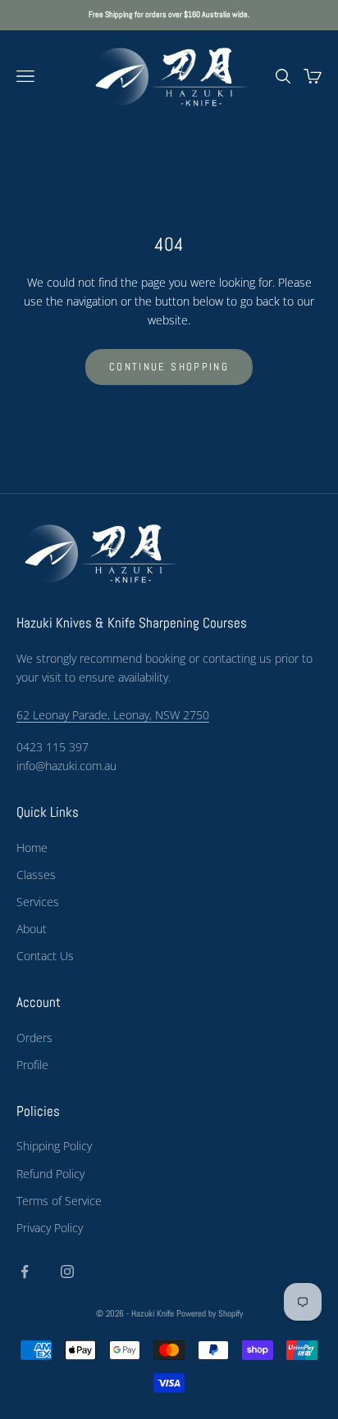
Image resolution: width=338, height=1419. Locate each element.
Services (37, 901)
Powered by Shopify (209, 1313)
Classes (36, 874)
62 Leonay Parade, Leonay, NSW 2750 (112, 715)
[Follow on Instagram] (67, 1271)
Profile (32, 1064)
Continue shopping (169, 367)
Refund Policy (50, 1173)
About (31, 928)
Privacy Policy (49, 1227)
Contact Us (45, 955)
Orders (34, 1037)
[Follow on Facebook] (24, 1271)
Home (32, 847)
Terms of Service (59, 1200)
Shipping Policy (54, 1146)
